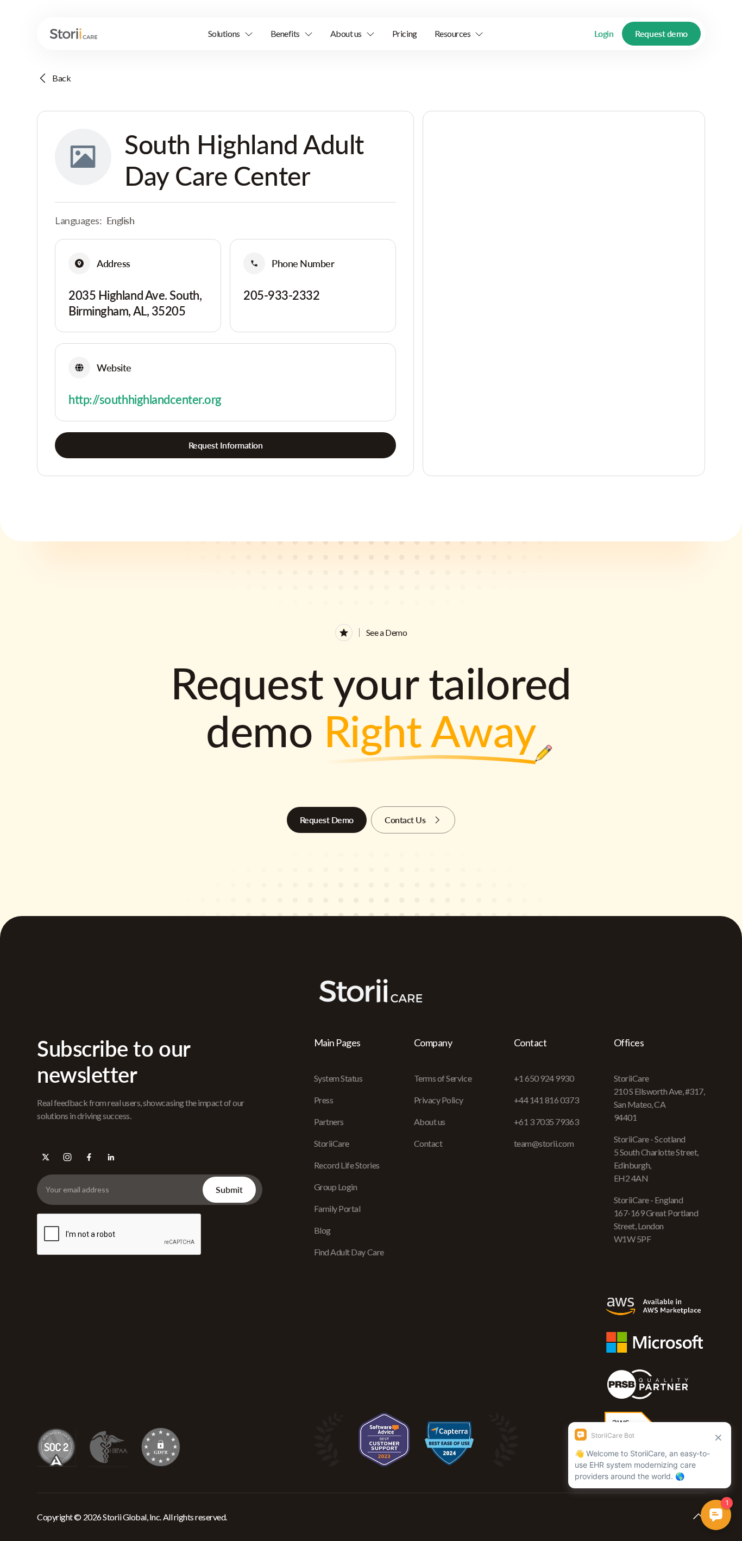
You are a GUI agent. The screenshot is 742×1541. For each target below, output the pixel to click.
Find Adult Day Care (349, 1252)
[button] (230, 33)
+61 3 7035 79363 (546, 1121)
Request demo (661, 33)
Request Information (225, 445)
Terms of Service (442, 1078)
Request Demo (327, 819)
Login (604, 33)
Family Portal (337, 1208)
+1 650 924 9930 (544, 1078)
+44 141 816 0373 (546, 1100)
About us (429, 1121)
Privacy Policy (438, 1100)
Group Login (335, 1187)
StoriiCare (331, 1143)
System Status (338, 1078)
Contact (428, 1143)
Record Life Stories (347, 1165)
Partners (329, 1121)
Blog (322, 1230)
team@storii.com (544, 1143)
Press (324, 1100)
